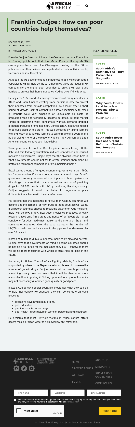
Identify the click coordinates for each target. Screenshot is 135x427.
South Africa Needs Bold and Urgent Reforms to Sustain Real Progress (109, 142)
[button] (78, 6)
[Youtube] (32, 368)
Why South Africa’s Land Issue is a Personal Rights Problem (109, 108)
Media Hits (102, 366)
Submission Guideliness (103, 375)
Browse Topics (82, 368)
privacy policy (73, 402)
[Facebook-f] (16, 368)
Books (76, 381)
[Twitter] (24, 368)
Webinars (78, 375)
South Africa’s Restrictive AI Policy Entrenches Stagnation (110, 73)
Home (76, 361)
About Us (101, 360)
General (100, 63)
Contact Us (103, 383)
